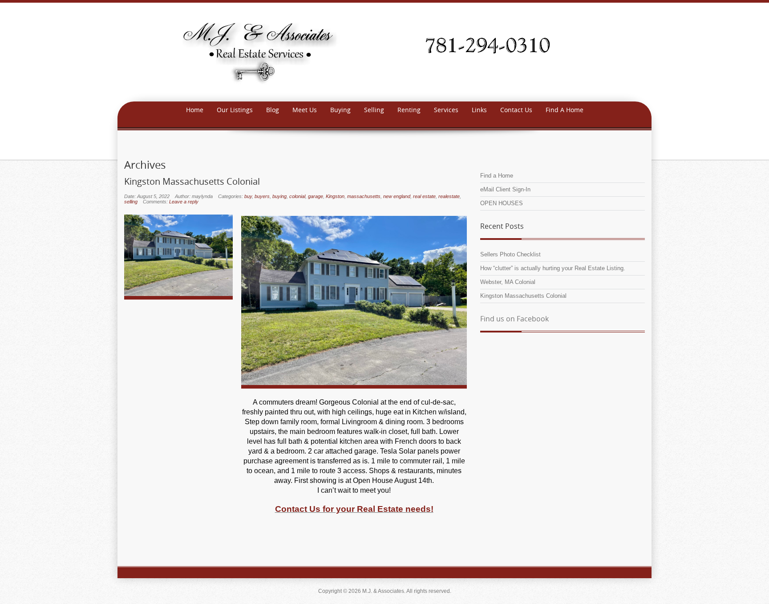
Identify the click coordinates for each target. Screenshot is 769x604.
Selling (374, 109)
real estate (424, 196)
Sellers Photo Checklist (510, 254)
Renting (409, 109)
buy (248, 196)
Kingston (335, 196)
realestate (449, 196)
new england (396, 196)
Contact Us (516, 109)
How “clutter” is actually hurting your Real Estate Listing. (552, 268)
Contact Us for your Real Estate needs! (354, 509)
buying (279, 196)
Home (194, 109)
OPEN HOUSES (501, 203)
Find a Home (496, 175)
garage (315, 196)
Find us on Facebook (514, 319)
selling (131, 201)
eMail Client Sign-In (505, 189)
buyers (262, 196)
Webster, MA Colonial (507, 282)
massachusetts (363, 196)
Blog (272, 109)
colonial (297, 196)
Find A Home (564, 109)
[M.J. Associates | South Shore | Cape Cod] (384, 51)
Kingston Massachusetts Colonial (192, 181)
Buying (340, 109)
